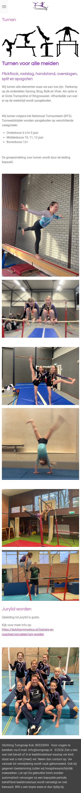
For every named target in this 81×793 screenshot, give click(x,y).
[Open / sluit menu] (4, 6)
